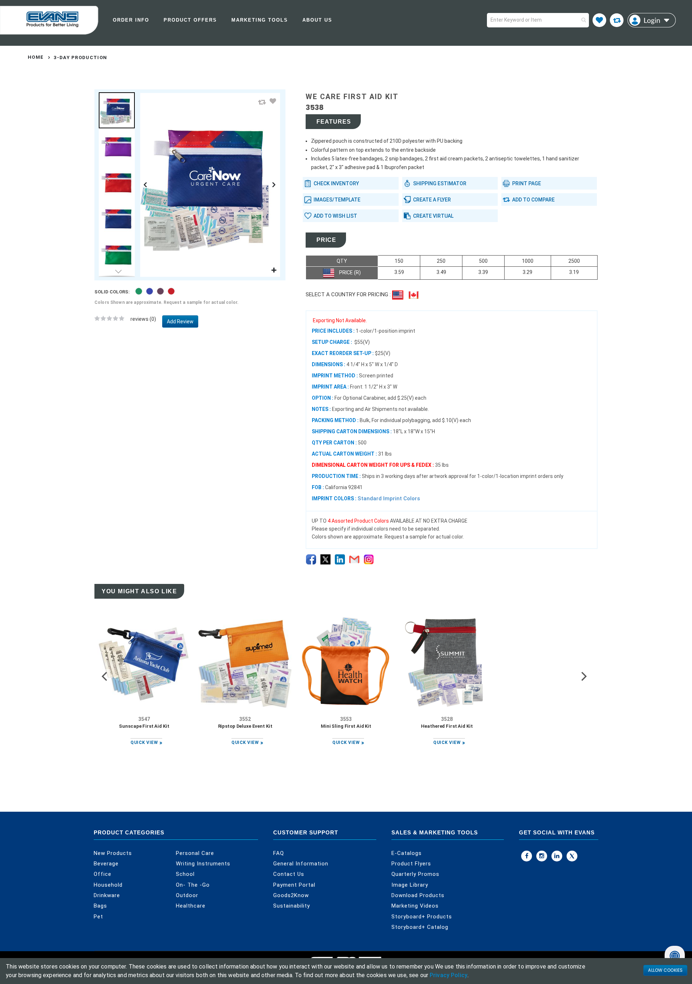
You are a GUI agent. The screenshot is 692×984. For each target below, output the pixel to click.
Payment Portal (294, 884)
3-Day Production (80, 57)
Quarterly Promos (415, 874)
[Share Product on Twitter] (325, 559)
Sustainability (291, 905)
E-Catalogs (406, 853)
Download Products (417, 895)
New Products (113, 853)
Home (36, 57)
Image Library (409, 884)
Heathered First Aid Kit (447, 726)
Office (102, 874)
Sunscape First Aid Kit (144, 726)
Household (108, 884)
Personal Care (195, 853)
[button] (262, 102)
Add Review (180, 321)
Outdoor (187, 895)
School (185, 874)
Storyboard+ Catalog (419, 927)
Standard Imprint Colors (389, 498)
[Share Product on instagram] (368, 559)
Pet (98, 916)
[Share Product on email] (354, 559)
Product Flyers (411, 863)
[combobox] (538, 20)
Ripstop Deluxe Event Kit (245, 726)
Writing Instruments (203, 863)
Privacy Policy (448, 975)
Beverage (106, 863)
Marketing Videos (415, 905)
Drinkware (107, 895)
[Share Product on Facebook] (311, 559)
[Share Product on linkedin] (339, 559)
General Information (300, 863)
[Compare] (617, 20)
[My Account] (651, 20)
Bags (100, 905)
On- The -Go (193, 884)
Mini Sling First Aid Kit (346, 726)
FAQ (278, 853)
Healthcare (190, 905)
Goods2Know (291, 895)
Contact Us (288, 874)
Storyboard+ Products (421, 916)
